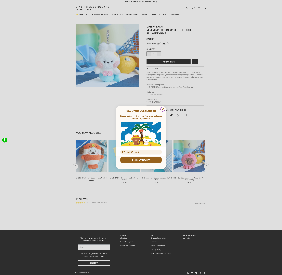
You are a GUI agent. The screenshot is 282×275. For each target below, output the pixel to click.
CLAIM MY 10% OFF (141, 160)
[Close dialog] (162, 109)
